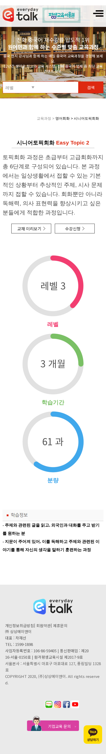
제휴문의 (60, 625)
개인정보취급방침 (19, 625)
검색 (91, 87)
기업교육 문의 (62, 726)
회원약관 (43, 625)
